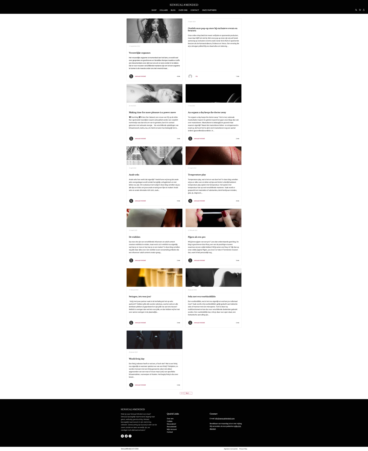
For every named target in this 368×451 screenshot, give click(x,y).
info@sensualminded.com (225, 419)
